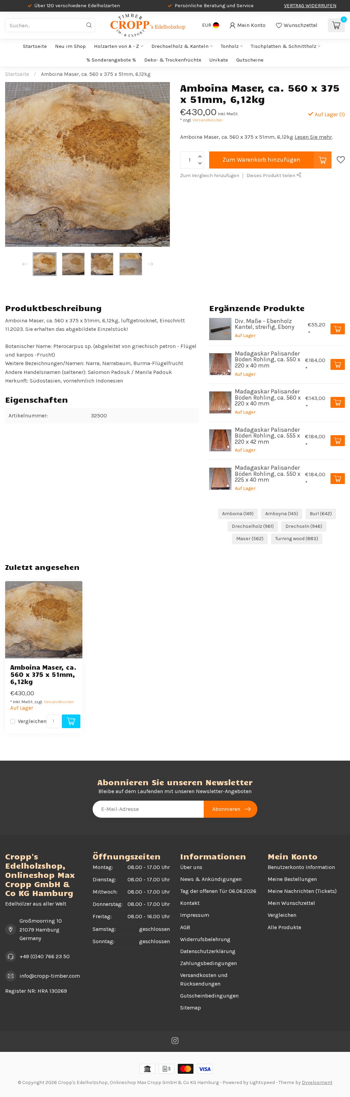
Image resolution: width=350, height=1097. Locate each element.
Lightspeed (262, 1082)
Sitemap (190, 1007)
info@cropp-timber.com (49, 976)
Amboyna (281, 514)
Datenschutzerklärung (207, 951)
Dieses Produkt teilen (271, 175)
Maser (250, 538)
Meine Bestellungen (292, 879)
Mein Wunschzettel (291, 903)
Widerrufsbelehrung (205, 939)
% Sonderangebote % (111, 60)
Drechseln (303, 526)
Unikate (219, 60)
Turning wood (296, 538)
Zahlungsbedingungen (208, 963)
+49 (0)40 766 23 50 (44, 956)
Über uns (191, 867)
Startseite (35, 46)
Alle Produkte (284, 927)
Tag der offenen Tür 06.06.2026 (218, 891)
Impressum (194, 915)
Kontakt (190, 903)
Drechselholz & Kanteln (179, 46)
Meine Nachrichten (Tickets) (302, 891)
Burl (321, 514)
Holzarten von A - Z (116, 46)
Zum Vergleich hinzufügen (209, 175)
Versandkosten (207, 119)
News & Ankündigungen (211, 879)
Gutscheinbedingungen (209, 995)
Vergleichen (32, 721)
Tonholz (230, 46)
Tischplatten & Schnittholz (283, 46)
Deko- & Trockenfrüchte (172, 60)
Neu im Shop (70, 46)
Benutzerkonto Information (301, 867)
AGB (185, 927)
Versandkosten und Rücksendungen (204, 979)
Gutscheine (250, 60)
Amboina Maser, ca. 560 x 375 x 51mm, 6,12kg (96, 74)
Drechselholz (253, 526)
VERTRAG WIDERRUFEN (310, 6)
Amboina (238, 514)
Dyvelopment (317, 1082)
